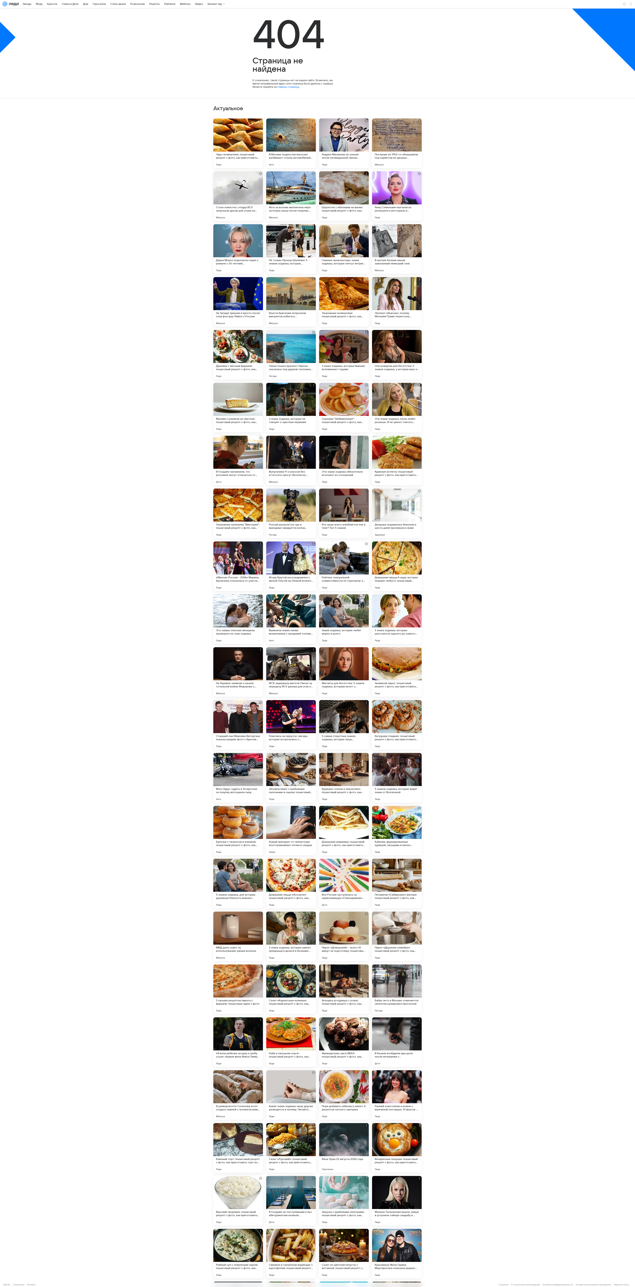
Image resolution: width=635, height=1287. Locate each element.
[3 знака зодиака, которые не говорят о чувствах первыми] (291, 407)
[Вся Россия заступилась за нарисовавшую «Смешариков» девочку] (344, 883)
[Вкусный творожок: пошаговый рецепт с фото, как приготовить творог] (238, 1201)
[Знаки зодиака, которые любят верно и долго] (344, 619)
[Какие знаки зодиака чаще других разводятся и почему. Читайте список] (291, 1095)
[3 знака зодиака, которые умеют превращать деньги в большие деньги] (291, 936)
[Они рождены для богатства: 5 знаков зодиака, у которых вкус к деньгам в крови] (397, 355)
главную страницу (288, 86)
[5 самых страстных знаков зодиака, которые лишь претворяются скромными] (344, 725)
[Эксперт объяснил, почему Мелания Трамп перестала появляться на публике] (397, 302)
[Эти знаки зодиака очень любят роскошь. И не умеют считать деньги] (397, 407)
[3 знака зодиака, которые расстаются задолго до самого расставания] (397, 619)
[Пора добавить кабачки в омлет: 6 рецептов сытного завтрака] (344, 1095)
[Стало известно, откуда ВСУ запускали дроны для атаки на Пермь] (238, 196)
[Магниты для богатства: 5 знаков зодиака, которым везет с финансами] (344, 672)
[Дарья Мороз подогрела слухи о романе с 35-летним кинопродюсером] (238, 249)
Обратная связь (621, 1284)
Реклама (31, 1284)
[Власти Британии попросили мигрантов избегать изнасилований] (291, 302)
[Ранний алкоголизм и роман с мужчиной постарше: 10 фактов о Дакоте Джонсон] (397, 1095)
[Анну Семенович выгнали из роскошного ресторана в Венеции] (397, 196)
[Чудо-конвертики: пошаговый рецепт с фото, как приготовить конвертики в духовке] (238, 143)
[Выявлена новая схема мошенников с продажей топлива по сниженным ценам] (291, 619)
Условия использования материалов (593, 1284)
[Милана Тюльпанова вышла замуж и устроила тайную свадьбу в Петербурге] (397, 1201)
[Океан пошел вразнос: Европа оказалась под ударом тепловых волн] (291, 355)
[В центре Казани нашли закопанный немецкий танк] (397, 249)
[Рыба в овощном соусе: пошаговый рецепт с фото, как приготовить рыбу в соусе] (291, 1042)
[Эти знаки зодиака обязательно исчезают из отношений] (344, 460)
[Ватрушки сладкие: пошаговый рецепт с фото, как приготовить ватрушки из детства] (397, 725)
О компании (18, 1284)
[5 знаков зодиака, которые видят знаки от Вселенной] (397, 778)
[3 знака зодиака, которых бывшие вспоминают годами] (344, 355)
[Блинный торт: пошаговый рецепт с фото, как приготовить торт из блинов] (238, 1148)
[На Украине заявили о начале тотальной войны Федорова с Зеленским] (238, 672)
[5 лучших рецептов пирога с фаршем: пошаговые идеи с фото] (238, 989)
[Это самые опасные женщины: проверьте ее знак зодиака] (238, 619)
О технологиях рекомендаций (525, 1284)
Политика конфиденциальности (558, 1284)
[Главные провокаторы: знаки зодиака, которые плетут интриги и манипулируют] (344, 249)
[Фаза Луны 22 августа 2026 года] (344, 1148)
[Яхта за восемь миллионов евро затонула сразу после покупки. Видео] (291, 196)
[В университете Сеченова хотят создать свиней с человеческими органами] (238, 1095)
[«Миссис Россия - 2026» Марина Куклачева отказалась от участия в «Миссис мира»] (238, 566)
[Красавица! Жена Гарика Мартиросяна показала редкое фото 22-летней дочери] (397, 1253)
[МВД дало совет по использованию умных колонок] (238, 936)
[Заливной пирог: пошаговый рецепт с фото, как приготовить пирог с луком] (397, 672)
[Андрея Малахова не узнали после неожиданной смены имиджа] (344, 143)
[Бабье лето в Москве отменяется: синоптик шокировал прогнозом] (397, 989)
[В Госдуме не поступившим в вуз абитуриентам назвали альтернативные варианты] (291, 1201)
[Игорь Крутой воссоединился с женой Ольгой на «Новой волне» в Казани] (291, 566)
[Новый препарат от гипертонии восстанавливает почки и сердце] (291, 830)
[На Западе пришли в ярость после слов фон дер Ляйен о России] (238, 302)
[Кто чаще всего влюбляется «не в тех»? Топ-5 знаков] (344, 513)
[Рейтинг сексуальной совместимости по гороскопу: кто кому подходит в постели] (344, 566)
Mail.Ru (6, 1284)
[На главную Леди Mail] (13, 4)
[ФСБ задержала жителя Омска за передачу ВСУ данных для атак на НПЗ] (291, 672)
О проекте (503, 1284)
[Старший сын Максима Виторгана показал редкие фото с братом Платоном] (238, 725)
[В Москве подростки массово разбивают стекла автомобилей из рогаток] (291, 143)
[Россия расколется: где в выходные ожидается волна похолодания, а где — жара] (291, 513)
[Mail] (5, 4)
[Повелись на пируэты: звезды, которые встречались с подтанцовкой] (291, 725)
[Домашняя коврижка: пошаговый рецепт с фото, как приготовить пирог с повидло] (344, 830)
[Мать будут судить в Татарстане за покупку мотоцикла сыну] (238, 778)
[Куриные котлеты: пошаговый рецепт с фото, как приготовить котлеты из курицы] (397, 460)
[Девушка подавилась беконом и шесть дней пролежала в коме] (397, 513)
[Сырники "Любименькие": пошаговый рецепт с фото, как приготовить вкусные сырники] (344, 407)
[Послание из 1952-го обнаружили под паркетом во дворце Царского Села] (397, 143)
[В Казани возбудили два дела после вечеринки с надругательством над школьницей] (397, 1042)
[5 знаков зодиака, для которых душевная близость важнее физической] (238, 883)
